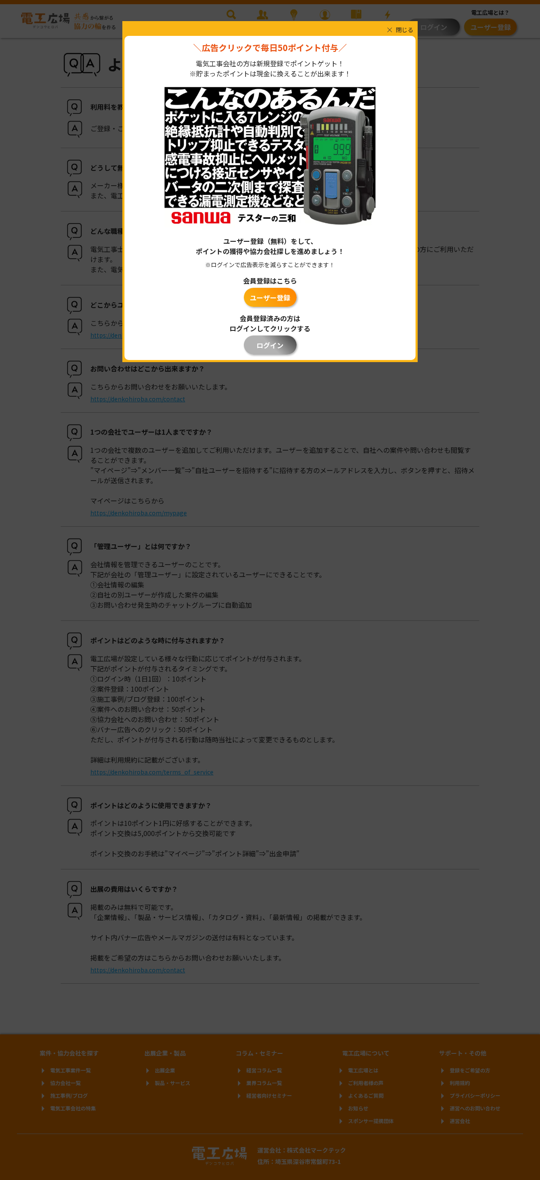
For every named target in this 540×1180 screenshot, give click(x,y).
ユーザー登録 (270, 297)
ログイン (270, 345)
